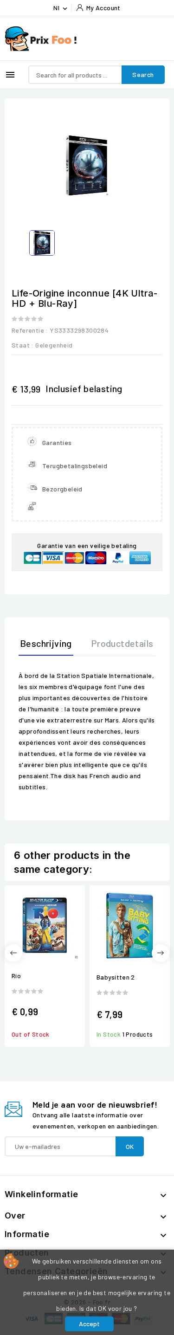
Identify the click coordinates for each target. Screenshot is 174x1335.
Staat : (23, 345)
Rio (16, 976)
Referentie (28, 330)
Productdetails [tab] (122, 643)
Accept (89, 1324)
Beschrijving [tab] (46, 643)
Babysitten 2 (116, 977)
